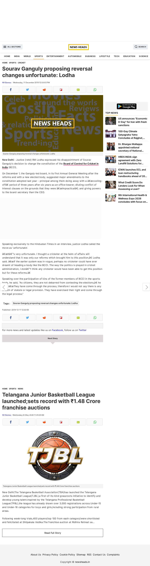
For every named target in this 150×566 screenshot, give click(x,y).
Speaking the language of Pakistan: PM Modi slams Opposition (3, 287)
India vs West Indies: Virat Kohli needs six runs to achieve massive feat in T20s (146, 287)
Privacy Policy (50, 554)
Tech (117, 56)
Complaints (113, 554)
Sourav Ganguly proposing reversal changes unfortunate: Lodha (45, 303)
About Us (36, 554)
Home (7, 56)
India (17, 56)
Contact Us (99, 554)
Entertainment (55, 56)
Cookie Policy (67, 554)
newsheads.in (82, 561)
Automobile (74, 56)
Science (143, 56)
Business (90, 56)
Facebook (57, 330)
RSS (89, 554)
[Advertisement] (75, 20)
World (27, 56)
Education (129, 56)
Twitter (82, 330)
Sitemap (81, 554)
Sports (39, 56)
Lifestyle (104, 56)
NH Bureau (6, 82)
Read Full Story (52, 532)
